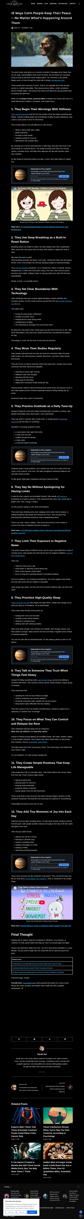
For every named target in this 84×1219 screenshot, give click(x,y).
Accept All (32, 1212)
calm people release (44, 680)
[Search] (79, 3)
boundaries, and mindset (38, 742)
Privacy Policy (70, 1207)
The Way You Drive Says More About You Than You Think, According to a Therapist (38, 972)
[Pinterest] (49, 1039)
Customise (11, 1212)
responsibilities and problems (35, 879)
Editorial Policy (59, 1207)
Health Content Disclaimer (45, 1207)
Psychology (63, 3)
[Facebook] (19, 1039)
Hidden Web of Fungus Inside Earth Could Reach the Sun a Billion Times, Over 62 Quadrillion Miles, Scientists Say (57, 1168)
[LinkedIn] (65, 1039)
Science (40, 3)
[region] (21, 1207)
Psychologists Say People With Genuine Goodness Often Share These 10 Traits (36, 963)
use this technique (22, 268)
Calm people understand (20, 114)
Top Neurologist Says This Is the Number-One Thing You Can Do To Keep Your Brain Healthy (16, 1196)
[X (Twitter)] (34, 1039)
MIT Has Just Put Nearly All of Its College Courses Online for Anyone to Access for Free (55, 1196)
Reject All (21, 1212)
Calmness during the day (20, 603)
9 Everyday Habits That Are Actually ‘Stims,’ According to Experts (32, 968)
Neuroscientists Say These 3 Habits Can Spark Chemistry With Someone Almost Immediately (74, 1196)
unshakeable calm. (58, 80)
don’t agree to (62, 496)
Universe (53, 3)
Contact (72, 3)
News (33, 3)
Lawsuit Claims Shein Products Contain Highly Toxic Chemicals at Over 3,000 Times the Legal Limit (35, 1196)
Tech (46, 3)
